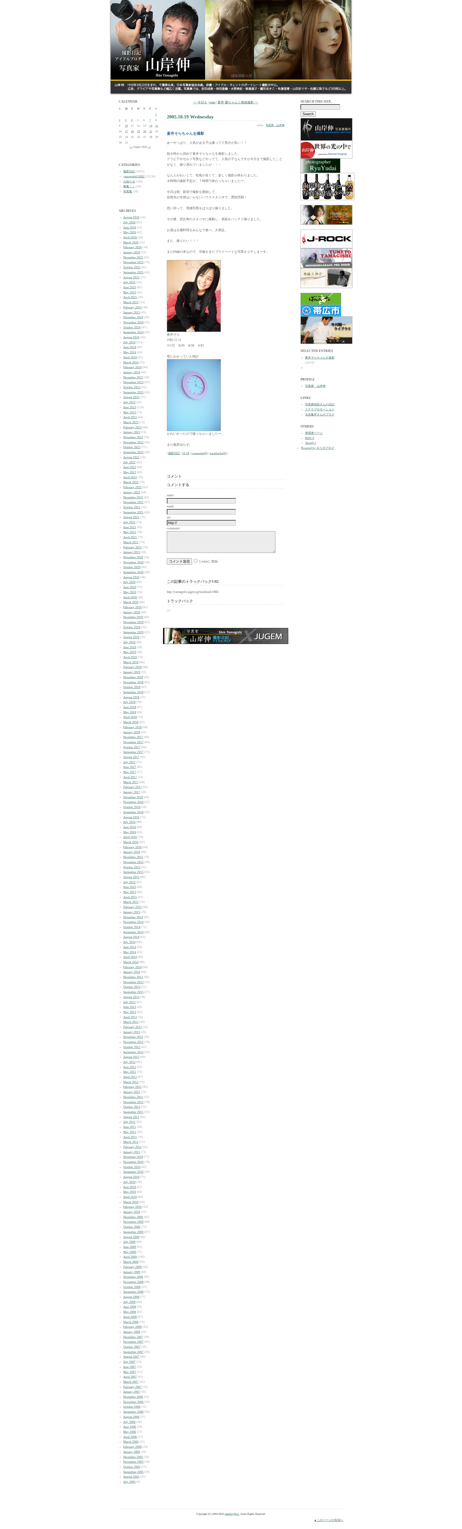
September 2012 (133, 1052)
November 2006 (133, 1401)
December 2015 (133, 857)
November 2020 (133, 562)
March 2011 (130, 1141)
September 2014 (133, 932)
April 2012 (130, 1076)
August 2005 (131, 1476)
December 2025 (133, 257)
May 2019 (129, 652)
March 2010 (130, 1202)
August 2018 (131, 697)
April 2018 (130, 717)
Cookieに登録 (208, 561)
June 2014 (129, 947)
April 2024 (130, 357)
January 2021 (131, 552)
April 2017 (130, 777)
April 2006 (130, 1436)
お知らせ (129, 181)
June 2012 (129, 1067)
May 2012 (129, 1071)
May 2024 (129, 352)
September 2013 (133, 992)
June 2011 (129, 1126)
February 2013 (132, 1027)
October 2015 (131, 867)
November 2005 (133, 1461)
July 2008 (129, 1301)
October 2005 (131, 1466)
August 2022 (131, 457)
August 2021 (131, 517)
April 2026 (130, 237)
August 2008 (131, 1296)
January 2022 (131, 492)
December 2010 (133, 1156)
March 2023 (130, 422)
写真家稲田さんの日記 (319, 404)
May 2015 (129, 892)
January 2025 (131, 312)
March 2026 (130, 242)
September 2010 (133, 1171)
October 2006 (131, 1406)
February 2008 (132, 1326)
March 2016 (130, 842)
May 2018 (129, 712)
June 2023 (129, 407)
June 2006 (129, 1426)
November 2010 (133, 1161)
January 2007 (131, 1391)
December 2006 (133, 1396)
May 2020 (129, 592)
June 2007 (129, 1366)
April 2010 (130, 1196)
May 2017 (129, 772)
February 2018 (132, 727)
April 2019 (130, 657)
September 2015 (133, 872)
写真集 (127, 191)
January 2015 (131, 912)
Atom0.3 (310, 442)
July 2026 (129, 222)
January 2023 (131, 432)
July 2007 (129, 1361)
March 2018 (130, 722)
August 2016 (131, 817)
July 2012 (129, 1062)
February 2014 (132, 967)
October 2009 (131, 1226)
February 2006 (132, 1446)
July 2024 (129, 342)
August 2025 (131, 277)
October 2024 (131, 327)
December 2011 (133, 1097)
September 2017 (133, 752)
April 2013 (130, 1017)
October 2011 (131, 1106)
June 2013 (129, 1006)
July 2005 (129, 1481)
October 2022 (131, 447)
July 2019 (129, 642)
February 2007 (132, 1386)
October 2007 (131, 1346)
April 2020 (130, 597)
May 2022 (129, 472)
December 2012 (133, 1036)
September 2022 (133, 452)
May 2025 (129, 292)
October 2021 (131, 507)
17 (126, 131)
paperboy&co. (232, 1513)
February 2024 (132, 367)
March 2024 (130, 362)
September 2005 (133, 1471)
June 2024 (129, 347)
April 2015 (130, 897)
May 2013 (129, 1012)
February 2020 (132, 607)
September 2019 (133, 632)
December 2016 (133, 797)
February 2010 (132, 1206)
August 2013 (131, 997)
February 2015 (132, 907)
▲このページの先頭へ (328, 1520)
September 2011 (133, 1111)
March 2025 (130, 302)
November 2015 (133, 862)
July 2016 (129, 822)
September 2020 (133, 572)
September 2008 (133, 1291)
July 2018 (129, 702)
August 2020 (131, 577)
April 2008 (130, 1316)
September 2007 (133, 1351)
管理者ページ (314, 432)
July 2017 (129, 762)
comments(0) (199, 453)
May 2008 (129, 1311)
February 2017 (132, 787)
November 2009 (133, 1221)
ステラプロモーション (319, 409)
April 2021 (130, 537)
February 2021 (132, 547)
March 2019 (130, 662)
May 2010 (129, 1191)
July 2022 (129, 462)
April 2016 (130, 837)
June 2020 (129, 587)
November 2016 (133, 802)
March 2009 (130, 1261)
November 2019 (133, 622)
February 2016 (132, 847)
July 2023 (129, 402)
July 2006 (129, 1421)
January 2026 (131, 252)
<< (131, 146)
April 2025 (130, 297)
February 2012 (132, 1086)
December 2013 (133, 977)
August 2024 (131, 337)
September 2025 (133, 272)
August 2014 (131, 936)
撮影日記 (129, 171)
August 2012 (131, 1056)
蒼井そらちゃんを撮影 (319, 357)
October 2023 (131, 387)
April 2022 (130, 477)
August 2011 (131, 1117)
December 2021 (133, 497)
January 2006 (131, 1451)
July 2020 (129, 582)
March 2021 (130, 542)
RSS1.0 (309, 438)
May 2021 (129, 532)
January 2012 (131, 1091)
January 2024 (131, 372)
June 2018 (129, 707)
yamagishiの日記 (134, 176)
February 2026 (132, 247)
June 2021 (129, 527)
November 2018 (133, 682)
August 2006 (131, 1416)
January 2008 (131, 1331)
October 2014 (131, 927)
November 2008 (133, 1281)
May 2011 (129, 1132)
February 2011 (132, 1146)
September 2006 (133, 1411)
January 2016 (131, 851)
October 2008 (131, 1287)
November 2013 (133, 982)
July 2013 (129, 1002)
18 (132, 131)
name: (170, 495)
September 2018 (133, 692)
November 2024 (133, 322)
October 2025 (131, 267)
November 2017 (133, 742)
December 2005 (133, 1456)
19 (138, 131)
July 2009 (129, 1241)
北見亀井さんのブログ (319, 414)
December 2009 (133, 1216)
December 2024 (133, 317)
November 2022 (133, 442)
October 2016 (131, 807)
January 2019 (131, 672)
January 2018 (131, 732)
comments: (173, 528)
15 (156, 125)
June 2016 (129, 827)
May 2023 (129, 412)
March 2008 (130, 1322)
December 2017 (133, 737)
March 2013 (130, 1021)
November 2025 (133, 262)
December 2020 (133, 557)
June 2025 (129, 287)
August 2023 (131, 397)
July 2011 (129, 1121)
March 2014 (130, 962)
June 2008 (129, 1306)
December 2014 (133, 917)
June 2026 (129, 227)
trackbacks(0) (218, 453)
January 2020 (131, 612)
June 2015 (129, 886)
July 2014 (129, 942)
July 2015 (129, 882)
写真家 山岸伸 (275, 125)
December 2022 (133, 437)
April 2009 (130, 1256)
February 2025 (132, 307)
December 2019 (133, 617)
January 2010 (131, 1211)
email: (170, 506)
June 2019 (129, 647)
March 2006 (130, 1441)
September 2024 (133, 332)
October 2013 (131, 986)
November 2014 (133, 921)
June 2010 (129, 1187)
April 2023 (130, 417)
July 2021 (129, 522)
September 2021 (133, 512)
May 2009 (129, 1252)
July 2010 (129, 1181)
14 (150, 125)
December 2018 (133, 677)
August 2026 (131, 217)
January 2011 (131, 1152)
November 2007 (133, 1341)
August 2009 (131, 1237)
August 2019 (131, 637)
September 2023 (133, 392)
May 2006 (129, 1431)
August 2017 (131, 757)
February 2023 (132, 427)
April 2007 (130, 1376)
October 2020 (131, 567)
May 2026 (129, 232)
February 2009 (132, 1266)
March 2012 (130, 1082)
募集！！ (129, 186)
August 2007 (131, 1356)
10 (126, 125)
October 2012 (131, 1047)
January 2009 (131, 1272)
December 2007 (133, 1336)
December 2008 (133, 1276)
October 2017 (131, 747)
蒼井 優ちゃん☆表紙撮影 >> (238, 102)
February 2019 (132, 667)
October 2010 (131, 1167)
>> (149, 146)
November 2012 (133, 1041)
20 (144, 131)
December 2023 (133, 377)
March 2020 (130, 602)
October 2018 (131, 687)
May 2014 (129, 952)
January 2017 (131, 792)
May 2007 (129, 1371)
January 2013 (131, 1032)
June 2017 (129, 767)
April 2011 (130, 1137)
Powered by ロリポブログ (317, 447)
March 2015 (130, 901)
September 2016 (133, 812)
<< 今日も (200, 102)
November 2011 (133, 1102)
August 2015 (131, 877)
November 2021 (133, 502)
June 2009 (129, 1246)
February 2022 (132, 487)
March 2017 (130, 782)
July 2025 (129, 282)
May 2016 (129, 832)
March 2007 (130, 1381)
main (212, 102)
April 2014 (130, 956)
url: (169, 517)
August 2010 (131, 1176)
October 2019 (131, 627)
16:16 (185, 453)
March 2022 (130, 482)
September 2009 (133, 1231)
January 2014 (131, 971)
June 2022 (129, 467)
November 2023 (133, 382)
